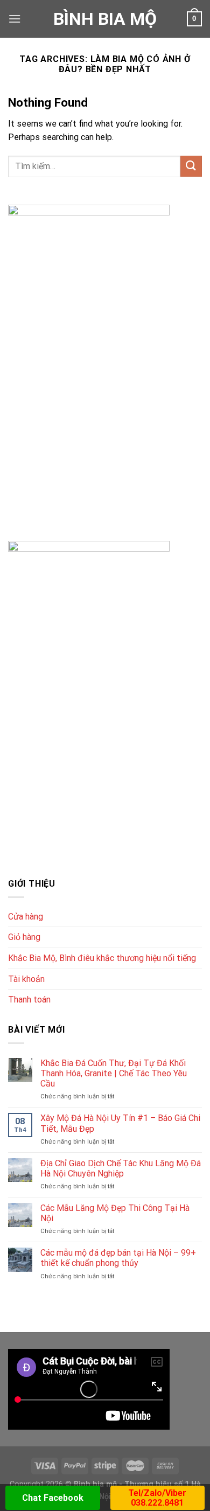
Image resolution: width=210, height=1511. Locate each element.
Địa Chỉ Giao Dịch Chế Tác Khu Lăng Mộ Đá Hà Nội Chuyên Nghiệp (120, 1168)
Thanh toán (29, 999)
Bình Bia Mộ (105, 18)
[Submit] (191, 166)
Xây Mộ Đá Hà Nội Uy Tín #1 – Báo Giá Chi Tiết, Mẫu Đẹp (120, 1123)
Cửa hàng (25, 916)
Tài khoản (26, 979)
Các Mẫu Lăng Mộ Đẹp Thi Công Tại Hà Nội (115, 1213)
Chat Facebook (52, 1498)
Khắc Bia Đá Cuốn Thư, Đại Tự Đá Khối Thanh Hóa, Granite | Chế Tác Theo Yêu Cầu (113, 1073)
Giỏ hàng (24, 937)
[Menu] (14, 18)
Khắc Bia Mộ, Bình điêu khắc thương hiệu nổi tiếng (102, 958)
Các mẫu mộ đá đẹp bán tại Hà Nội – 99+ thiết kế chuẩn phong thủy (118, 1258)
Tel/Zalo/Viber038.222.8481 (157, 1498)
